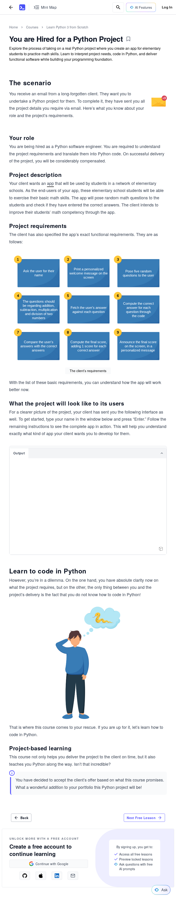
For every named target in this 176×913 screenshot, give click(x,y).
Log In (167, 7)
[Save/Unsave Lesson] (128, 39)
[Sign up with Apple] (41, 876)
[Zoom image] (159, 101)
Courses (32, 27)
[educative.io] (22, 7)
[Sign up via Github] (24, 876)
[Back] (11, 7)
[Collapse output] (161, 453)
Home (13, 27)
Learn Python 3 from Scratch (67, 27)
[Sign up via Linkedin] (57, 876)
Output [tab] (19, 453)
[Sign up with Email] (73, 876)
